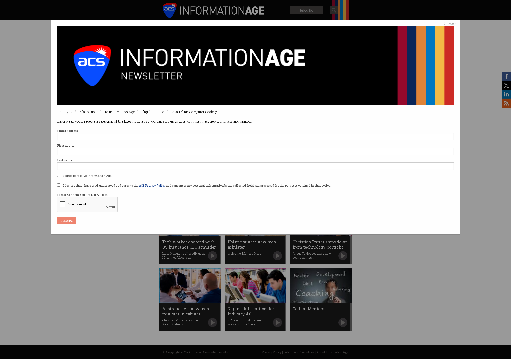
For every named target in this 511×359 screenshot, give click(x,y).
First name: (65, 145)
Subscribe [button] (67, 221)
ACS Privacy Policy (152, 185)
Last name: (65, 160)
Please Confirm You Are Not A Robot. (82, 195)
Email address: (67, 131)
